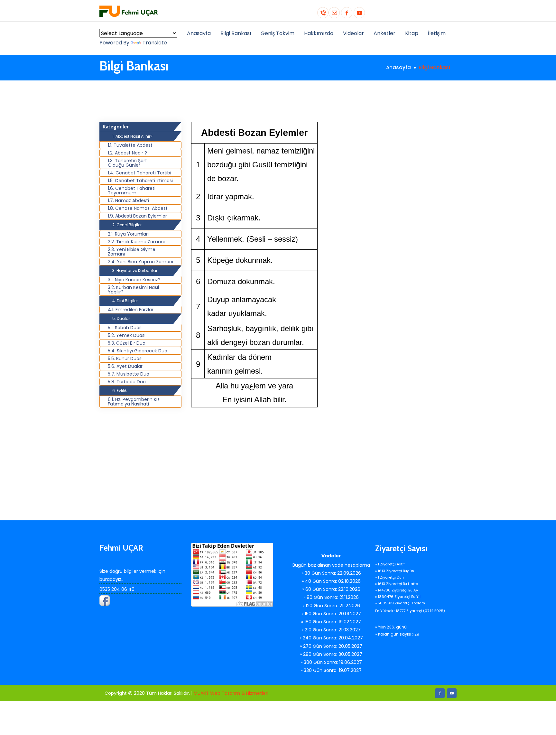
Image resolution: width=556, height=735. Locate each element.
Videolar (353, 33)
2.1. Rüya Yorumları (128, 234)
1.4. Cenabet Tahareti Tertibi (139, 173)
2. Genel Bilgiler (127, 225)
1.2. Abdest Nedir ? (127, 153)
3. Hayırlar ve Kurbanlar (134, 270)
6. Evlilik (119, 390)
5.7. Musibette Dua (128, 374)
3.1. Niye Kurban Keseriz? (134, 279)
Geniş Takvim (277, 33)
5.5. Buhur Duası (125, 358)
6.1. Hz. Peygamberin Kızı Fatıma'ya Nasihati (134, 401)
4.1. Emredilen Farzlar (130, 309)
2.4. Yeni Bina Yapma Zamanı (140, 261)
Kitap (411, 33)
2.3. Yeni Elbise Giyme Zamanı (131, 251)
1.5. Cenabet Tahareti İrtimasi (140, 180)
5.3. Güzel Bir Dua (126, 343)
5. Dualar (121, 318)
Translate (155, 42)
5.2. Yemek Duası (126, 335)
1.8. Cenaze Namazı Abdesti (138, 208)
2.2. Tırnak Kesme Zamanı (136, 241)
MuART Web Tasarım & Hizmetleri (231, 693)
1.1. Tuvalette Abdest (130, 145)
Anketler (384, 33)
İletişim (437, 33)
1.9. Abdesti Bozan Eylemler (137, 216)
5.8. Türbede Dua (127, 381)
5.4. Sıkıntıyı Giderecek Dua (137, 351)
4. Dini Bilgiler (125, 300)
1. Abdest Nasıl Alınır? (132, 136)
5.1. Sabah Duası (125, 327)
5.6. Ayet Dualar (125, 366)
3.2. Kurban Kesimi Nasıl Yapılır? (133, 289)
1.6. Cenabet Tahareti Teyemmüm (131, 190)
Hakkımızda (318, 33)
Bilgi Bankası (235, 33)
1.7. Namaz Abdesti (128, 200)
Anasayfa (199, 33)
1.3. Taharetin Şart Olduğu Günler (127, 162)
